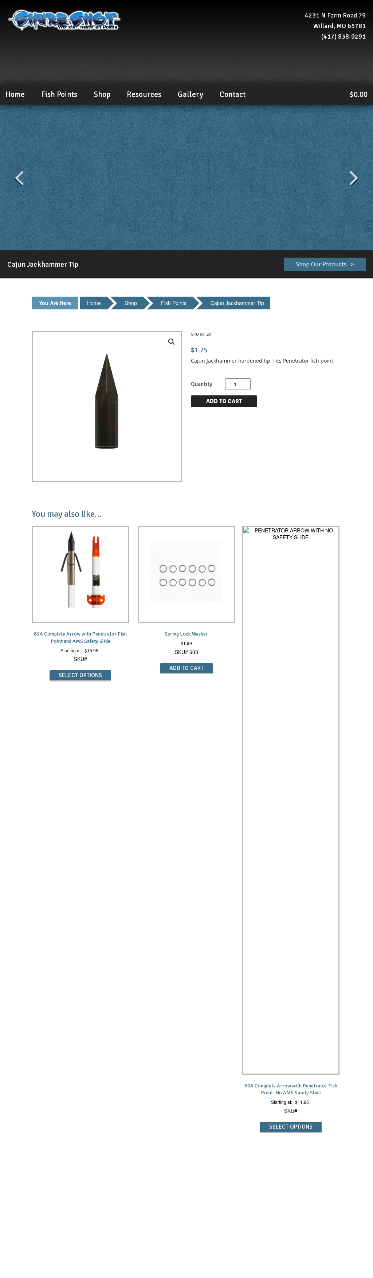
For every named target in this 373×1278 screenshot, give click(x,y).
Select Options (80, 675)
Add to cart (224, 401)
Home (15, 94)
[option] (186, 177)
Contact (233, 94)
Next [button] (353, 177)
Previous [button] (19, 177)
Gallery (190, 94)
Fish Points (173, 302)
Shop (102, 94)
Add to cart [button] (186, 668)
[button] (171, 341)
